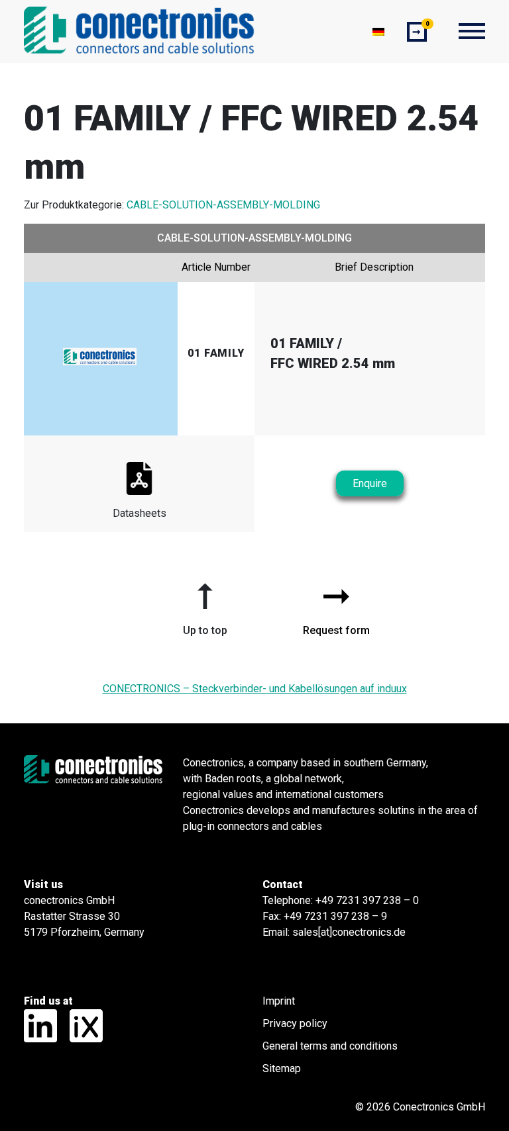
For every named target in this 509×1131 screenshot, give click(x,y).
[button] (204, 604)
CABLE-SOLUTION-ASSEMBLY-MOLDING (223, 205)
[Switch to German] (378, 31)
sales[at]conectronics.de (349, 932)
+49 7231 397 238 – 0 (367, 900)
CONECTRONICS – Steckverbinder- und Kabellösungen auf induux (255, 688)
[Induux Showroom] (81, 1024)
